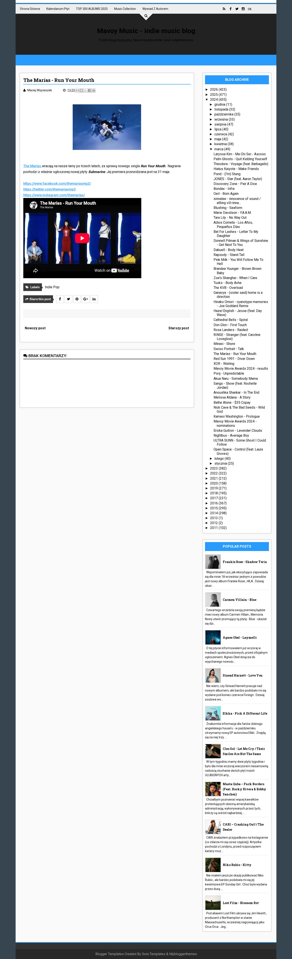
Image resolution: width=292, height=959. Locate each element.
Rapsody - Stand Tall (229, 255)
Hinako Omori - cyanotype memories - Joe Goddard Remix (241, 304)
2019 (214, 488)
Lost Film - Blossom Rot (241, 903)
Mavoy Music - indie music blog (146, 31)
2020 (214, 483)
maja (218, 139)
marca (219, 149)
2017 (214, 498)
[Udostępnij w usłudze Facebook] (89, 90)
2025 (214, 95)
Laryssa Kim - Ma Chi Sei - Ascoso (240, 154)
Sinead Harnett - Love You (243, 675)
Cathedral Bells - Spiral (231, 320)
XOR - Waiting (224, 364)
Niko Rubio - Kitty (237, 865)
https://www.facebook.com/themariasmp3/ (57, 184)
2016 (214, 503)
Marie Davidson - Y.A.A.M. (232, 213)
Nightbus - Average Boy (231, 435)
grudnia (220, 104)
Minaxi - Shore (224, 344)
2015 (214, 508)
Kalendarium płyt (57, 8)
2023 (214, 468)
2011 (214, 528)
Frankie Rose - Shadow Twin (245, 562)
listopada (221, 109)
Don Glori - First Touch (230, 325)
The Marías (32, 166)
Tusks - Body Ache (228, 283)
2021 (214, 478)
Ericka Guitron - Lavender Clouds (238, 431)
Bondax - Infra (224, 189)
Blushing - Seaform (228, 208)
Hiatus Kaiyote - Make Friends (236, 169)
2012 (214, 523)
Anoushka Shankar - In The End (236, 392)
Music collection (125, 8)
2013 (214, 518)
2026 (214, 89)
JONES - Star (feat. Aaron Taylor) (238, 179)
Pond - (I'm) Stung (227, 174)
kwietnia (221, 144)
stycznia (221, 463)
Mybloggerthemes (183, 954)
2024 (214, 100)
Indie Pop (52, 287)
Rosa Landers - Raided (231, 330)
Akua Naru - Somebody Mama (236, 379)
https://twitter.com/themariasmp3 (49, 189)
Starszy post (178, 328)
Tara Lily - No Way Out (230, 218)
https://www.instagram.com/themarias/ (54, 195)
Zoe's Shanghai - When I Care (235, 278)
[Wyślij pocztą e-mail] (77, 90)
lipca (218, 129)
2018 (214, 493)
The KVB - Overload (228, 288)
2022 (214, 473)
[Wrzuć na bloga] (81, 90)
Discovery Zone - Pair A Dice (235, 184)
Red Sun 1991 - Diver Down (234, 359)
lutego (219, 459)
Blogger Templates (109, 954)
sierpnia (220, 124)
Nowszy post (35, 328)
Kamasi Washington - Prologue (237, 416)
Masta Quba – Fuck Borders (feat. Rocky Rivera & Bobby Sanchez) (244, 789)
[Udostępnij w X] (85, 90)
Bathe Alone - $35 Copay (232, 402)
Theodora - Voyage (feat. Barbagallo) (241, 164)
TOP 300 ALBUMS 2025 (92, 8)
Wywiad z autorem (155, 8)
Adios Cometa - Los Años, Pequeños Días (233, 224)
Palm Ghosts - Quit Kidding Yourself (240, 159)
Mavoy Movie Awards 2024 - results (241, 368)
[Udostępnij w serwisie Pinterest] (93, 90)
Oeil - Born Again (226, 194)
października (224, 114)
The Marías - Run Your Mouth (235, 354)
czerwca (221, 134)
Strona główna (30, 8)
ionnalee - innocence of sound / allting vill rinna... (237, 201)
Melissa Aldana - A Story (232, 397)
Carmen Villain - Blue (239, 600)
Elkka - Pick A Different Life (245, 713)
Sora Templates (153, 954)
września (221, 119)
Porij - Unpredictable (229, 373)
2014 (214, 513)
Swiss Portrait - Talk (229, 349)
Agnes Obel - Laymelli (240, 637)
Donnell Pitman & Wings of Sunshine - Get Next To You (241, 243)
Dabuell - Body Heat (228, 250)
